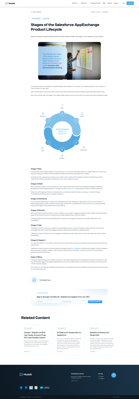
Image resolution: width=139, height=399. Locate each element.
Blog (104, 3)
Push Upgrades (76, 248)
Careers (109, 3)
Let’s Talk (130, 3)
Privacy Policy (116, 397)
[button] (75, 3)
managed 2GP (90, 201)
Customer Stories (95, 3)
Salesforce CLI (70, 188)
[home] (10, 3)
